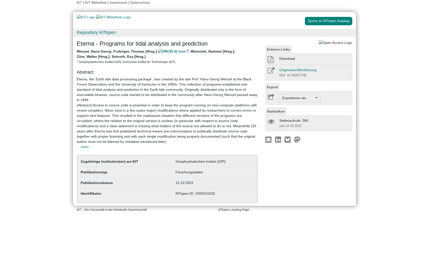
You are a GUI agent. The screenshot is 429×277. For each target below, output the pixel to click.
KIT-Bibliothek (96, 2)
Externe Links (278, 49)
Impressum (118, 2)
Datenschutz (140, 2)
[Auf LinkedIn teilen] (279, 139)
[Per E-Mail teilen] (269, 139)
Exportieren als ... (298, 98)
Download (287, 59)
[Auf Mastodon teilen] (297, 139)
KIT (79, 2)
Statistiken (276, 111)
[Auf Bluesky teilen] (289, 139)
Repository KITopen (96, 32)
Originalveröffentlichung (298, 70)
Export (272, 87)
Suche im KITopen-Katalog (329, 21)
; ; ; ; (156, 56)
